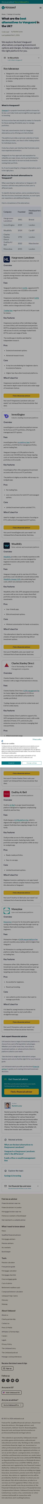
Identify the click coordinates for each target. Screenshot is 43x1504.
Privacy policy (37, 739)
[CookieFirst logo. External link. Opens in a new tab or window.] (2, 741)
